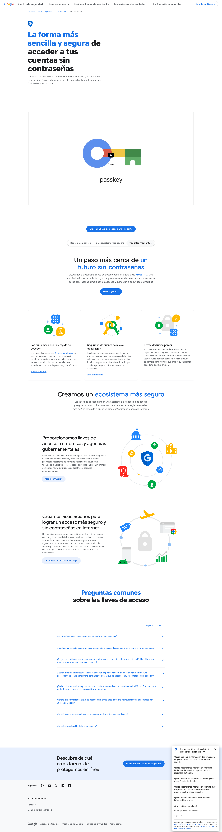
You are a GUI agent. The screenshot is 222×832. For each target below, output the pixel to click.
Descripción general (59, 4)
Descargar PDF (111, 291)
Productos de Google (72, 824)
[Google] (32, 824)
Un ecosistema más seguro (110, 243)
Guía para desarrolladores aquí (61, 560)
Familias (32, 805)
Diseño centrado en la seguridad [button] (90, 4)
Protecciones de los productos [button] (129, 4)
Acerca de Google (49, 824)
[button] (111, 158)
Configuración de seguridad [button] (167, 4)
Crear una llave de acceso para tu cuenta (110, 229)
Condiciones (116, 824)
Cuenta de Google (205, 4)
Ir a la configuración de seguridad (143, 763)
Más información (53, 479)
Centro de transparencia (40, 810)
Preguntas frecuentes (140, 243)
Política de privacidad (96, 824)
